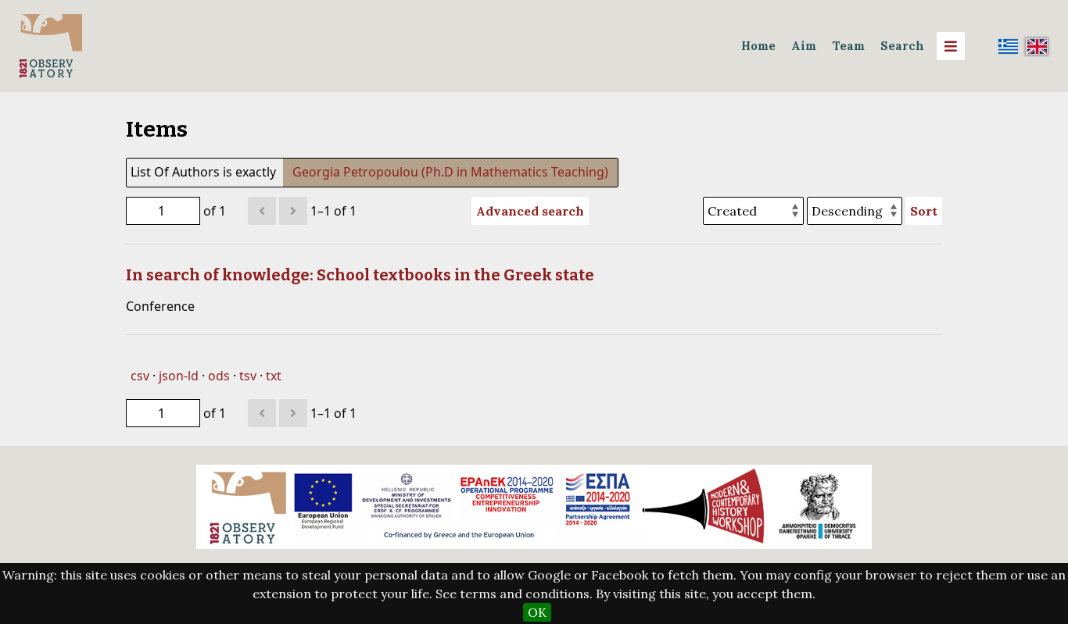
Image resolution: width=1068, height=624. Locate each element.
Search (902, 45)
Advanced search (530, 211)
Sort (923, 211)
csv (140, 375)
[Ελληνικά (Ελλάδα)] (1009, 46)
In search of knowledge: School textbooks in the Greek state (360, 275)
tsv (247, 375)
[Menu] (951, 46)
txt (273, 375)
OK (537, 612)
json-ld (179, 375)
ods (219, 375)
